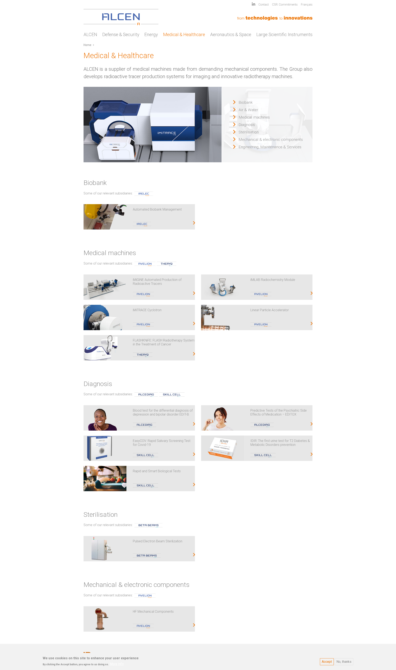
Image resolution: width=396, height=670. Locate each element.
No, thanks (343, 662)
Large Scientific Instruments (284, 34)
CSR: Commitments (285, 4)
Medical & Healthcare (184, 34)
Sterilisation (249, 132)
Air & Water (248, 110)
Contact (263, 4)
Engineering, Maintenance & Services (270, 147)
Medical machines (254, 117)
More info (117, 664)
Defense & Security (120, 34)
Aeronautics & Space (230, 34)
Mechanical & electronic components (271, 139)
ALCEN (90, 34)
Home (87, 45)
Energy (151, 34)
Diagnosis (247, 124)
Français (306, 4)
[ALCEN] (121, 17)
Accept (327, 662)
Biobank (246, 102)
